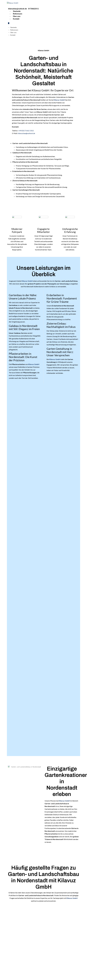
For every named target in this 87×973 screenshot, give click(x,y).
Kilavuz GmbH (59, 100)
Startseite (17, 11)
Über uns (16, 16)
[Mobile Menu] (8, 23)
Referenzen (17, 14)
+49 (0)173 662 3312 (26, 131)
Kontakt (16, 19)
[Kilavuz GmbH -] (12, 3)
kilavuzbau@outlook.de (26, 133)
